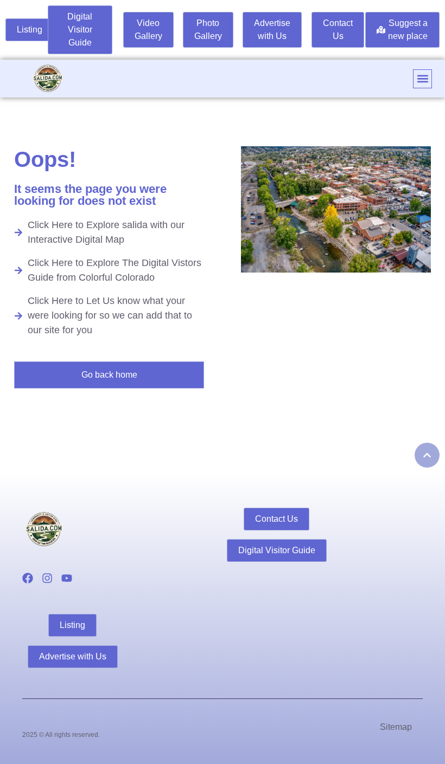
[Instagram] (47, 578)
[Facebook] (27, 578)
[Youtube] (66, 578)
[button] (422, 78)
